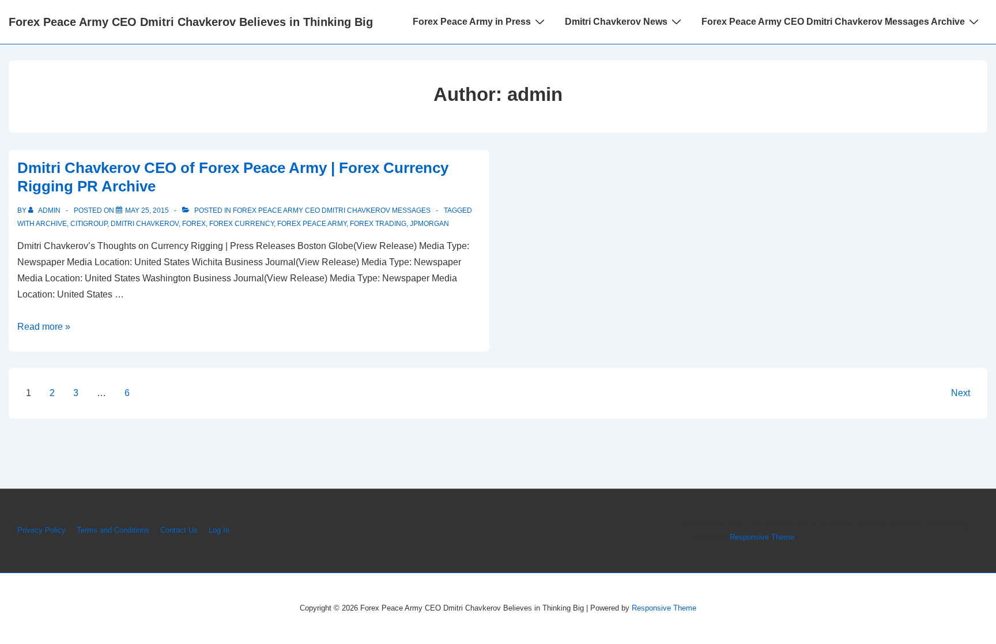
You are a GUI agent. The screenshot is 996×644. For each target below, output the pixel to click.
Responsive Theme (762, 537)
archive (51, 224)
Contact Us (179, 530)
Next (960, 393)
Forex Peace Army (311, 224)
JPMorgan (429, 224)
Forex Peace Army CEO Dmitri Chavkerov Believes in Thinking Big (191, 22)
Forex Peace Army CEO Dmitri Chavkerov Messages (332, 210)
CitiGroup (88, 224)
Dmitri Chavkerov (145, 224)
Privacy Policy (41, 530)
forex (194, 224)
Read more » (43, 327)
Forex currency (241, 224)
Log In (219, 530)
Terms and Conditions (113, 530)
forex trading (378, 224)
